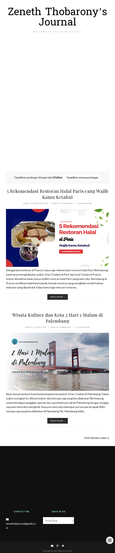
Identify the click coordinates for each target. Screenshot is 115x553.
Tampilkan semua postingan (82, 177)
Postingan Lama (95, 438)
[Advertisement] (57, 105)
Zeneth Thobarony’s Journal (57, 18)
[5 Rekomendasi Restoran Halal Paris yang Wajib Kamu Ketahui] (57, 265)
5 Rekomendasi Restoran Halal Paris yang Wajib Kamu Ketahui (57, 194)
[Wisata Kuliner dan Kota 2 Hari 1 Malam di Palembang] (57, 389)
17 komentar (83, 327)
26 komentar (85, 203)
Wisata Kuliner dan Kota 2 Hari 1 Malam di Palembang (57, 318)
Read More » (57, 297)
